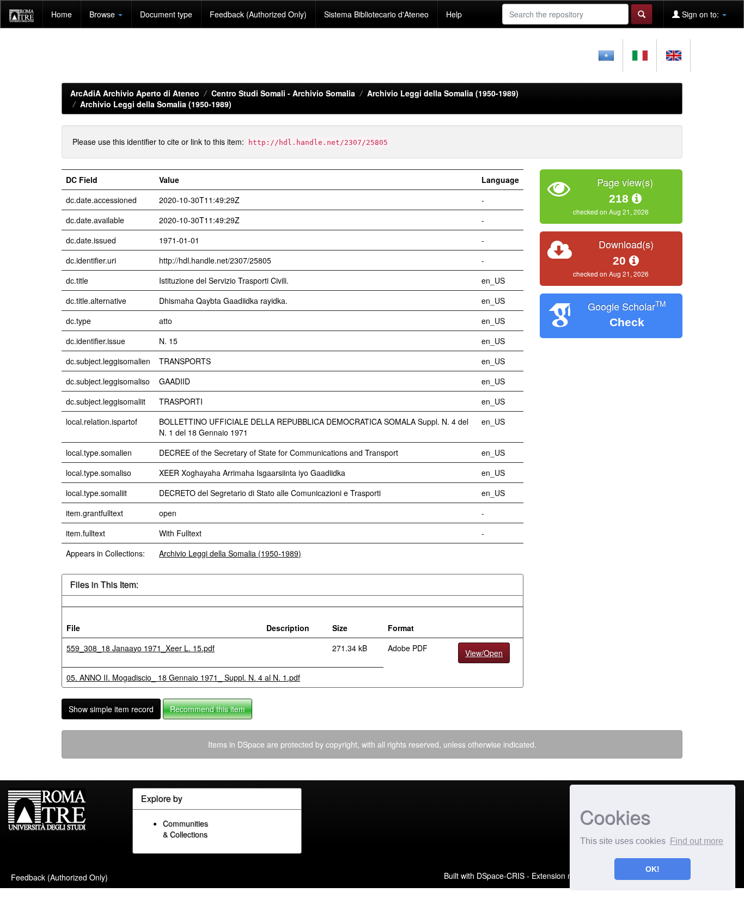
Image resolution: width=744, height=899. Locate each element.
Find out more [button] (696, 841)
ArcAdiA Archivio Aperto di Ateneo (134, 93)
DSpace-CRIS (501, 875)
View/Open (484, 652)
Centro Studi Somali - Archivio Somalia (283, 93)
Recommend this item (207, 709)
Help (454, 14)
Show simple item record (111, 709)
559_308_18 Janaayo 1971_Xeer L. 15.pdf (140, 648)
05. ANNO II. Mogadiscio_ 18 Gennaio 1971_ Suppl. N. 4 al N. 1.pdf (183, 677)
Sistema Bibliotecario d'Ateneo (376, 14)
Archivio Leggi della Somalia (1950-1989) (443, 93)
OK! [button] (652, 869)
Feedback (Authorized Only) (258, 14)
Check (626, 322)
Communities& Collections (185, 829)
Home (61, 14)
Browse (103, 14)
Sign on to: (700, 14)
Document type (166, 14)
